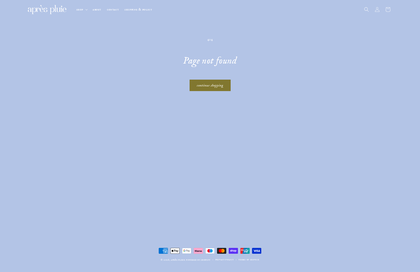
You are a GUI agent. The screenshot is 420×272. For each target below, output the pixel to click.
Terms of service (248, 259)
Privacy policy (224, 259)
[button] (81, 9)
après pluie (178, 260)
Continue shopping (210, 85)
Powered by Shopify (198, 260)
